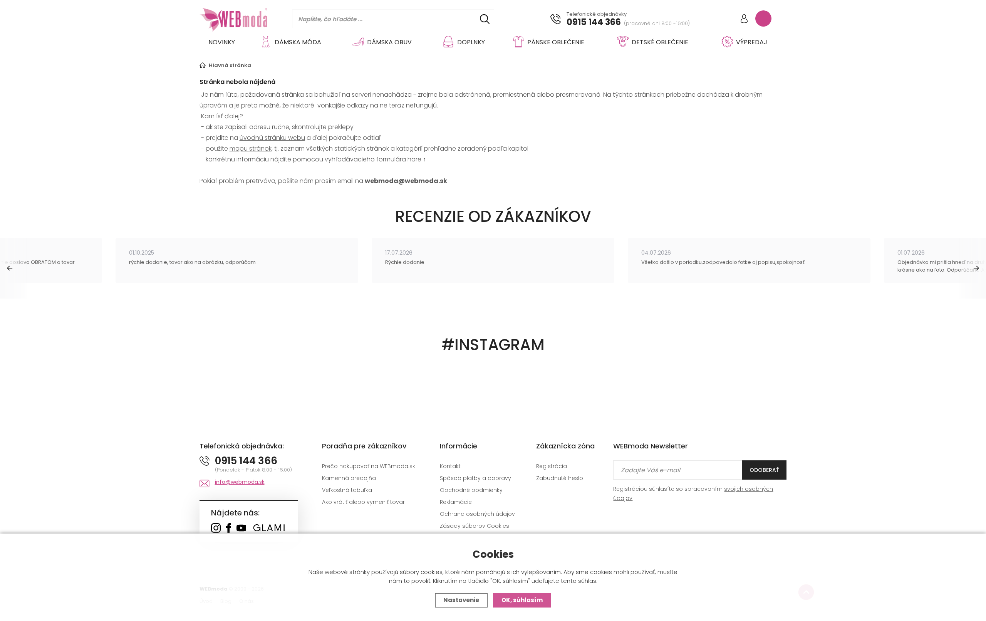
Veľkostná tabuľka (347, 490)
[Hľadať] (484, 19)
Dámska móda (298, 42)
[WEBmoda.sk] (216, 529)
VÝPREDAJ (751, 42)
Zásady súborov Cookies (474, 526)
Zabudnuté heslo (559, 478)
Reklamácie (456, 502)
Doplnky (471, 42)
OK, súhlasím (522, 600)
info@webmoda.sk (240, 482)
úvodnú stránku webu (272, 137)
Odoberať (764, 470)
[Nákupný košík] (763, 18)
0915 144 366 (594, 22)
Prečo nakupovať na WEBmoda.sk (368, 466)
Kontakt (450, 466)
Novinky (221, 42)
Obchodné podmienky (471, 490)
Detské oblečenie (660, 42)
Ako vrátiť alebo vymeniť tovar (363, 502)
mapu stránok (251, 148)
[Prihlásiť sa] (744, 19)
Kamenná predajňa (349, 478)
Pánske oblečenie (555, 42)
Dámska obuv (389, 42)
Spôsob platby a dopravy (475, 478)
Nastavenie (461, 600)
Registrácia (551, 466)
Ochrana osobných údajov (477, 514)
